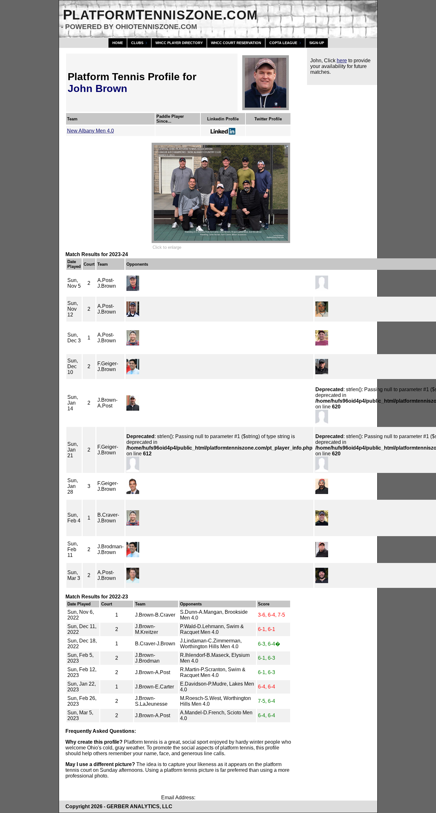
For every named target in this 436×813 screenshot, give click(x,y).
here (342, 60)
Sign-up (316, 43)
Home (117, 43)
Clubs (137, 43)
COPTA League (283, 43)
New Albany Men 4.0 (90, 130)
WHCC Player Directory (179, 43)
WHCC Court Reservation (236, 43)
